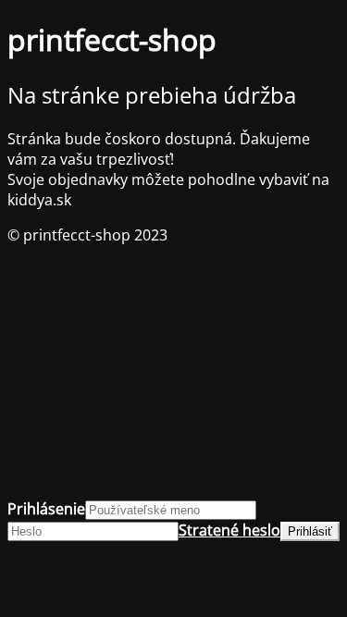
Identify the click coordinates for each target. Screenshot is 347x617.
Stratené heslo (229, 530)
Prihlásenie (46, 509)
